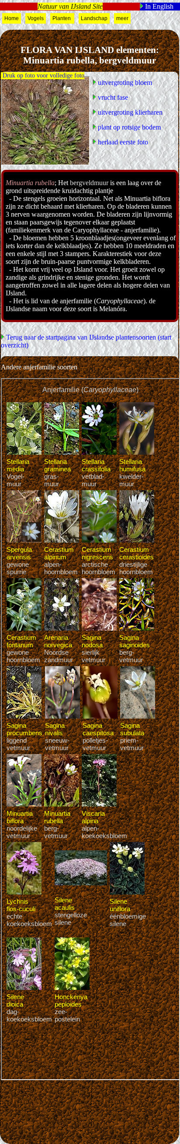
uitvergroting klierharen (129, 112)
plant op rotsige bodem (128, 127)
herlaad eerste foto (122, 142)
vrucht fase (112, 97)
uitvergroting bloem (124, 82)
